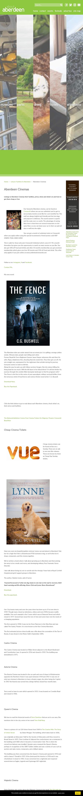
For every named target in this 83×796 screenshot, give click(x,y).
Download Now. (9, 382)
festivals (58, 11)
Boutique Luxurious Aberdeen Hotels (71, 245)
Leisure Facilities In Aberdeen (21, 182)
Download (7, 590)
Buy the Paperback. (10, 386)
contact (43, 11)
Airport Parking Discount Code (70, 241)
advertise (68, 11)
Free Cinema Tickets (32, 418)
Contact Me (8, 267)
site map (77, 11)
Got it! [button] (78, 793)
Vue (9, 420)
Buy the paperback (10, 595)
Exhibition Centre (19, 418)
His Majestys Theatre (46, 418)
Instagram (16, 262)
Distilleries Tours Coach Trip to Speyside (71, 251)
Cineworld (27, 211)
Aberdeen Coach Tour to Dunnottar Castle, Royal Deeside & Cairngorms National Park (72, 234)
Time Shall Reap (39, 720)
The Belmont (8, 418)
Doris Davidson (36, 717)
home (35, 11)
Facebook (28, 262)
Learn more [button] (61, 793)
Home (6, 182)
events (50, 11)
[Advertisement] (41, 162)
